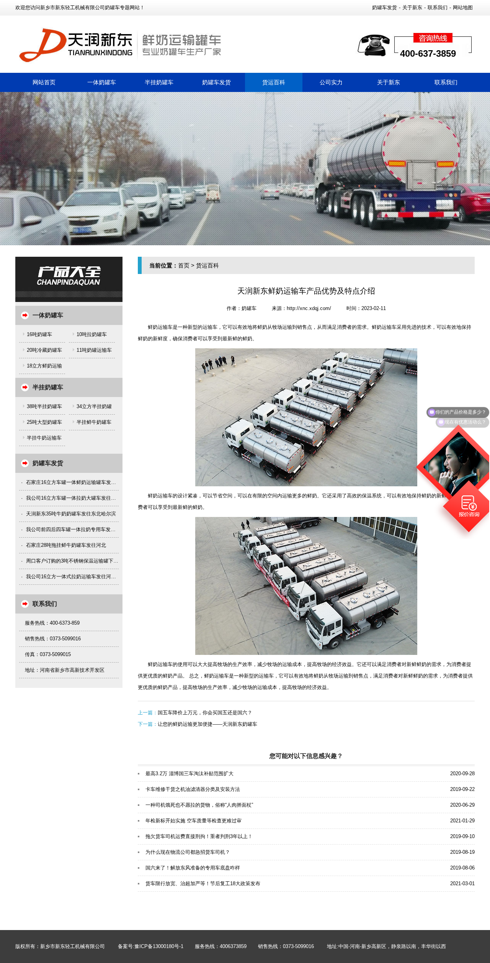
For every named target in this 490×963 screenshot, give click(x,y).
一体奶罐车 (101, 82)
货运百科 (273, 82)
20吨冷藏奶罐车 (44, 350)
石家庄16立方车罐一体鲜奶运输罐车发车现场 (76, 482)
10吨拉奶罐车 (92, 334)
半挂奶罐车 (159, 82)
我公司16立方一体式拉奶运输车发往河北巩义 (76, 576)
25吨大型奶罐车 (44, 422)
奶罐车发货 (384, 7)
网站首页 (44, 82)
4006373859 (233, 946)
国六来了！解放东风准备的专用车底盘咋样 (192, 868)
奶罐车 (249, 308)
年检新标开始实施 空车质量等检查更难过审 (193, 821)
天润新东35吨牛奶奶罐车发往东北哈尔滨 (71, 514)
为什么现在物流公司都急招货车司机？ (187, 852)
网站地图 (463, 7)
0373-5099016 (298, 946)
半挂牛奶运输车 (44, 438)
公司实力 (331, 82)
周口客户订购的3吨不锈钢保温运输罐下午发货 (77, 561)
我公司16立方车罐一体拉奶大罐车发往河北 (73, 498)
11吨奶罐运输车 (94, 350)
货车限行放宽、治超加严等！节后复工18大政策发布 (202, 883)
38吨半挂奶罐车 (44, 406)
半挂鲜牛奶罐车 (94, 422)
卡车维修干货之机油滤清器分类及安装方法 (192, 789)
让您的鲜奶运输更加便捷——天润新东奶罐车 (207, 724)
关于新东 (412, 7)
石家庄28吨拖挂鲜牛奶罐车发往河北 (66, 545)
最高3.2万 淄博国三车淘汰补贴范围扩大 (189, 773)
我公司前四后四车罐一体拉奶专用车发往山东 (76, 529)
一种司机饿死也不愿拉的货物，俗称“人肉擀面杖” (199, 805)
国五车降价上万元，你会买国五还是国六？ (205, 712)
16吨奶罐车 (39, 334)
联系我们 (438, 7)
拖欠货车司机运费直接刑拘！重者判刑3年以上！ (199, 836)
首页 (183, 265)
